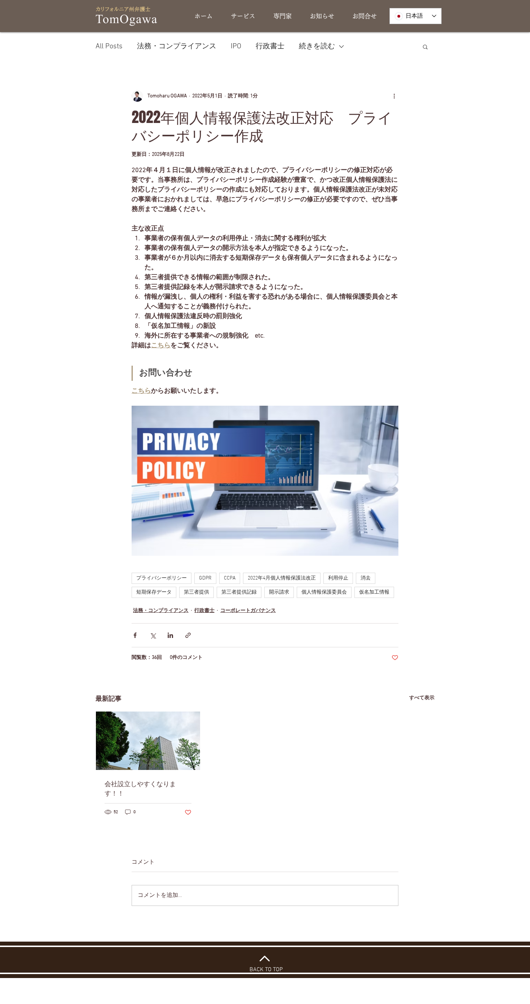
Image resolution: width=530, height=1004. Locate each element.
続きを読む (317, 46)
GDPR (205, 578)
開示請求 (279, 592)
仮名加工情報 (374, 592)
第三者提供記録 (239, 592)
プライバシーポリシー (161, 578)
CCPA (229, 578)
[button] (425, 46)
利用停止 (338, 578)
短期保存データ (154, 592)
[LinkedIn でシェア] (170, 635)
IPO (236, 46)
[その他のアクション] (394, 96)
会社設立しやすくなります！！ (140, 788)
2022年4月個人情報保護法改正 (282, 578)
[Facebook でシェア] (135, 635)
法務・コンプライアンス (176, 46)
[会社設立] (148, 741)
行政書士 (270, 46)
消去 (366, 578)
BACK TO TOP (266, 969)
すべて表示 (421, 698)
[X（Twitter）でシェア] (152, 635)
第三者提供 (196, 592)
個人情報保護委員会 (324, 592)
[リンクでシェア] (188, 635)
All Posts (109, 46)
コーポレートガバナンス (248, 611)
